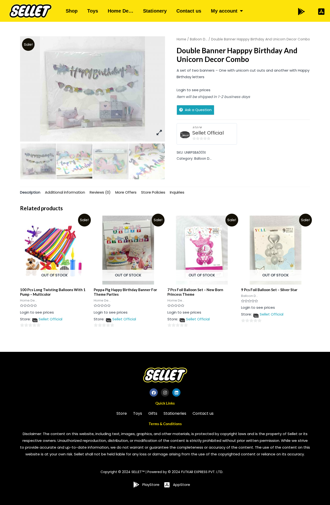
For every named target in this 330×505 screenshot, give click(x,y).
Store (121, 413)
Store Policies (153, 192)
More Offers (125, 192)
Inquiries (177, 192)
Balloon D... (199, 39)
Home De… (120, 11)
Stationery (155, 11)
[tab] (30, 192)
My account (224, 11)
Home (181, 39)
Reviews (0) (100, 192)
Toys (92, 11)
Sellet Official (208, 133)
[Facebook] (154, 392)
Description (30, 192)
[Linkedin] (176, 392)
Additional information (65, 192)
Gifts (152, 413)
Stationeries (175, 413)
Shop (72, 11)
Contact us (188, 11)
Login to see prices (193, 89)
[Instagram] (165, 392)
